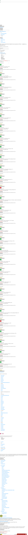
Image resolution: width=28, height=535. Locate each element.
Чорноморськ (3, 429)
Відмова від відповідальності (4, 521)
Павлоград (2, 408)
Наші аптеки (2, 461)
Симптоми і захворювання (5, 507)
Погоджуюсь (2, 529)
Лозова (2, 396)
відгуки (2, 445)
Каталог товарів (3, 460)
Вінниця (2, 381)
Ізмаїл (2, 389)
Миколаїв (2, 401)
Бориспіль (2, 376)
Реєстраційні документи (5, 477)
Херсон (2, 423)
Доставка (3, 491)
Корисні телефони (4, 498)
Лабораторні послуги (5, 501)
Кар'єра (3, 485)
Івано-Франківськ (3, 388)
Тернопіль (2, 417)
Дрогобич (2, 384)
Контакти (3, 486)
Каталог (1, 28)
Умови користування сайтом (6, 470)
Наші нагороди (4, 478)
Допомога (2, 487)
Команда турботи (4, 480)
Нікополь (2, 403)
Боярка (2, 377)
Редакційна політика (5, 473)
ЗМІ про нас (3, 484)
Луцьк (2, 398)
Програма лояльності (5, 471)
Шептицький (2, 430)
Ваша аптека (3, 505)
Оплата (3, 492)
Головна (2, 38)
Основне (2, 441)
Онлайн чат (1, 458)
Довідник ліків (4, 506)
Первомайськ (3, 409)
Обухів (2, 404)
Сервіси (2, 499)
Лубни (2, 397)
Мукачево (2, 402)
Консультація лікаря (3, 33)
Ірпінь (2, 390)
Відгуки (2, 451)
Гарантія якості (4, 494)
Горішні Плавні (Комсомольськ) (5, 382)
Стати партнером (4, 512)
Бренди (3, 508)
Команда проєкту (4, 479)
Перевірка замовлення (5, 493)
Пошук (1, 37)
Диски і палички (3, 42)
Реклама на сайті (4, 513)
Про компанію (3, 465)
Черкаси (2, 425)
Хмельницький (3, 424)
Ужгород (2, 418)
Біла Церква (2, 375)
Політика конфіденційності (5, 472)
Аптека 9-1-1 (2, 27)
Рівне (1, 411)
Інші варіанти (3, 449)
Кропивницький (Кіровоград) (5, 395)
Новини (3, 466)
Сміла (1, 415)
